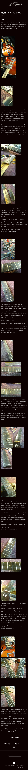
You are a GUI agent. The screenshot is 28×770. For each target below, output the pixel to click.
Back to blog (15, 737)
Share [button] (3, 19)
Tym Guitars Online (11, 765)
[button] (2, 4)
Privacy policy (12, 767)
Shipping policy (20, 767)
